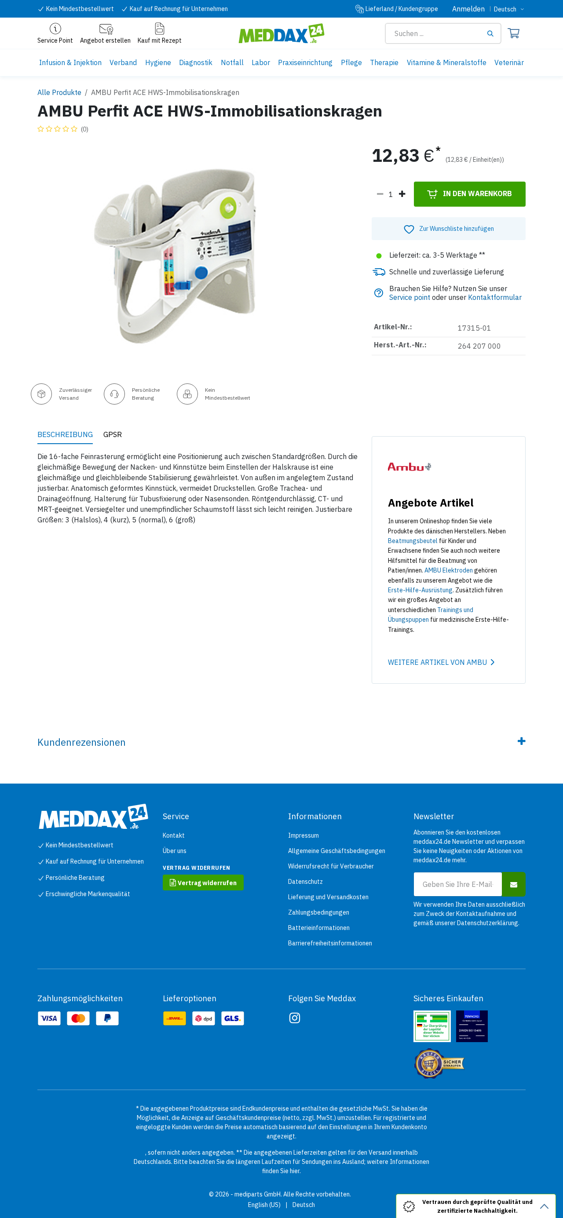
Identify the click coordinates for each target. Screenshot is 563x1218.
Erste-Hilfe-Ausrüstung (420, 590)
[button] (449, 228)
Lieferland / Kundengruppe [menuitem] (402, 9)
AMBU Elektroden (448, 570)
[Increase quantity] (402, 194)
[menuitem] (70, 62)
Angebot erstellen (105, 40)
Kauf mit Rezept (160, 40)
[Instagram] (294, 1018)
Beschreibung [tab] (65, 434)
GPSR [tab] (112, 434)
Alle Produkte (59, 92)
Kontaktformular (495, 297)
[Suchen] (493, 33)
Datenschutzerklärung (487, 923)
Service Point (55, 40)
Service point (409, 297)
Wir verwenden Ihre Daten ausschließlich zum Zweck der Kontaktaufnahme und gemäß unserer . (469, 914)
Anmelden (468, 8)
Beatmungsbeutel (413, 541)
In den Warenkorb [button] (476, 193)
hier (295, 1171)
